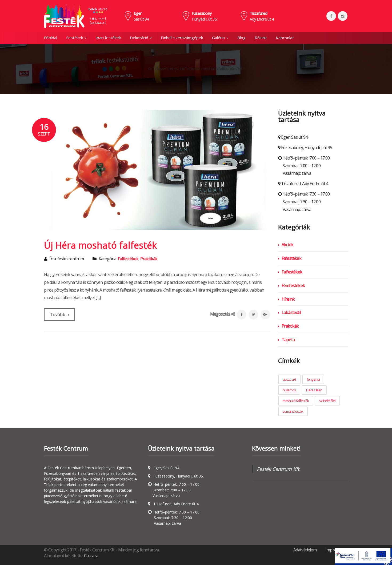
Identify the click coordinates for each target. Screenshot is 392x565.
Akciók (287, 245)
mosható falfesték (296, 400)
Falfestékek (128, 259)
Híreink (288, 299)
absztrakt (289, 379)
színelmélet (327, 400)
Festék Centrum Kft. (279, 469)
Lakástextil (291, 312)
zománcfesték (293, 411)
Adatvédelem (305, 550)
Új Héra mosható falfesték (100, 245)
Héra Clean (314, 390)
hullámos (289, 390)
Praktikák (149, 259)
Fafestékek (291, 258)
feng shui (313, 379)
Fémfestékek (293, 285)
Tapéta (288, 340)
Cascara (91, 556)
